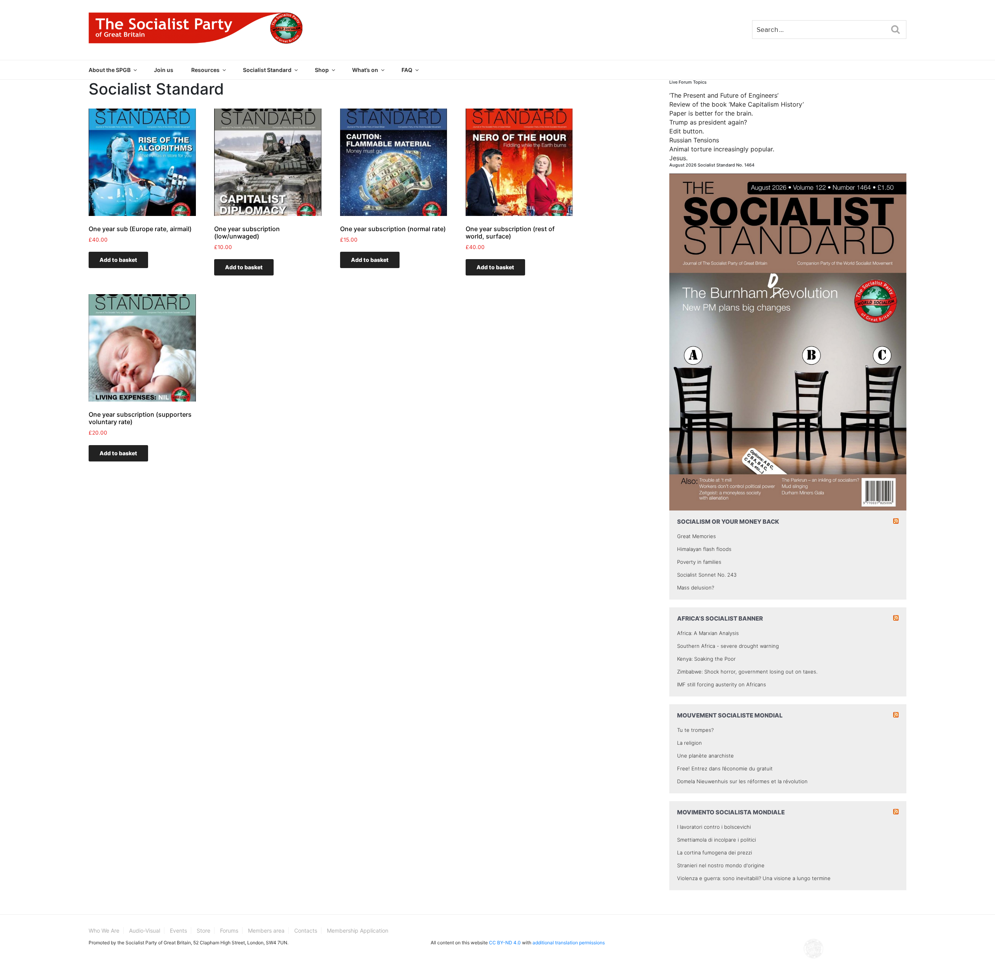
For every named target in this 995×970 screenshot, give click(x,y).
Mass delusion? (695, 587)
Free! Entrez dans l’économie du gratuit (725, 768)
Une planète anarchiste (705, 755)
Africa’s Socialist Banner (720, 618)
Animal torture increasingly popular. (721, 149)
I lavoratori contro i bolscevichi (714, 827)
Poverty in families (699, 562)
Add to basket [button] (118, 259)
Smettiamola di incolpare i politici (716, 840)
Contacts (305, 930)
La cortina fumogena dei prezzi (714, 852)
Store (203, 930)
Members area (266, 930)
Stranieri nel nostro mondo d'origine (721, 865)
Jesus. (678, 158)
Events (178, 930)
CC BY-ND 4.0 (505, 942)
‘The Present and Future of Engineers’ (724, 95)
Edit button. (686, 131)
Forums (229, 930)
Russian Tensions (694, 140)
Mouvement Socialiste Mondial (730, 715)
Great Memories (696, 536)
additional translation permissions (568, 942)
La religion (689, 743)
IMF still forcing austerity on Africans (721, 684)
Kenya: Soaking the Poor (706, 659)
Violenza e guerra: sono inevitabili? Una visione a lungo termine (754, 878)
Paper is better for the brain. (711, 113)
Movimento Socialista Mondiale (731, 812)
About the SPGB (110, 70)
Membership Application (357, 930)
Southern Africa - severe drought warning (728, 646)
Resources (205, 70)
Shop (322, 70)
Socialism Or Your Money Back (728, 521)
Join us (163, 70)
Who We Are (104, 930)
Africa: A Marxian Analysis (708, 633)
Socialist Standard (267, 70)
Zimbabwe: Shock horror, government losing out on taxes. (747, 671)
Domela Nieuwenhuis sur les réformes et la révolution (742, 781)
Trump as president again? (708, 122)
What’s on (365, 70)
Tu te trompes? (695, 730)
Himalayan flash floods (704, 549)
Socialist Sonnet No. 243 (707, 575)
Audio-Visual (144, 930)
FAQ (406, 70)
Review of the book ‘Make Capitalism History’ (736, 104)
